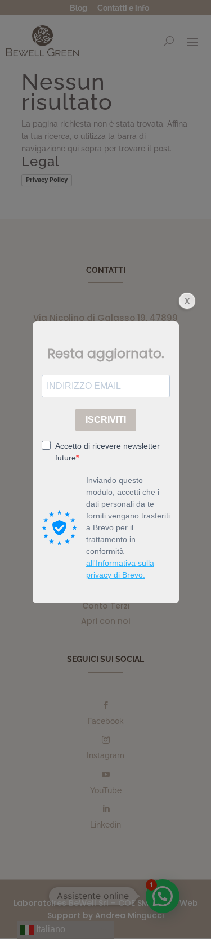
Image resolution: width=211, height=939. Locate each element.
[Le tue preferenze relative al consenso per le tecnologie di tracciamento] (191, 919)
